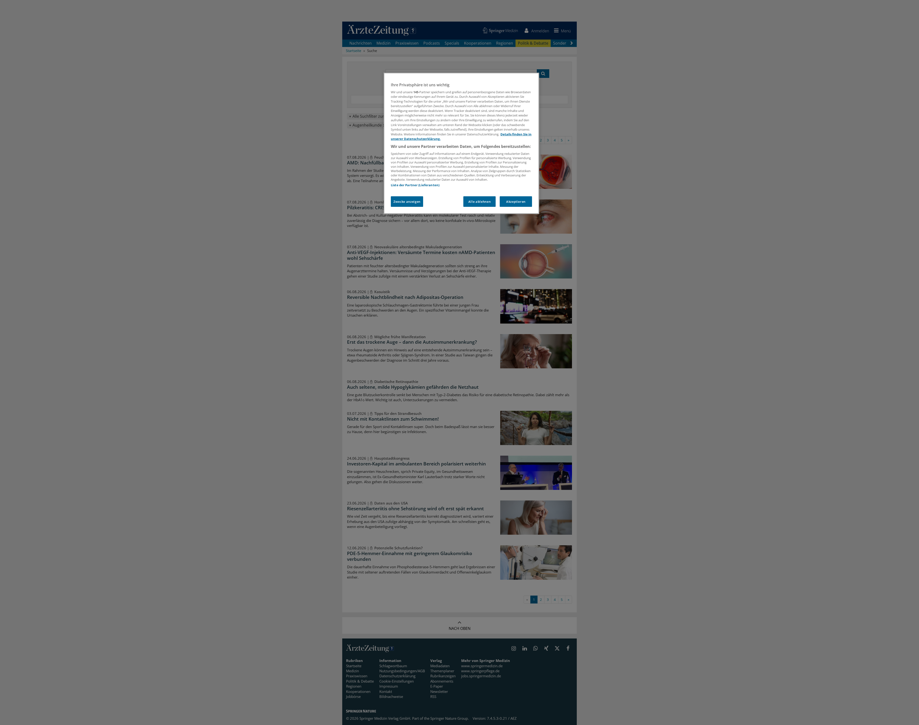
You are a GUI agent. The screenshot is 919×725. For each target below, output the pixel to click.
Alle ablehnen (479, 201)
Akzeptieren (516, 201)
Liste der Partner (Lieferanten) (415, 185)
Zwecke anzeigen (406, 201)
